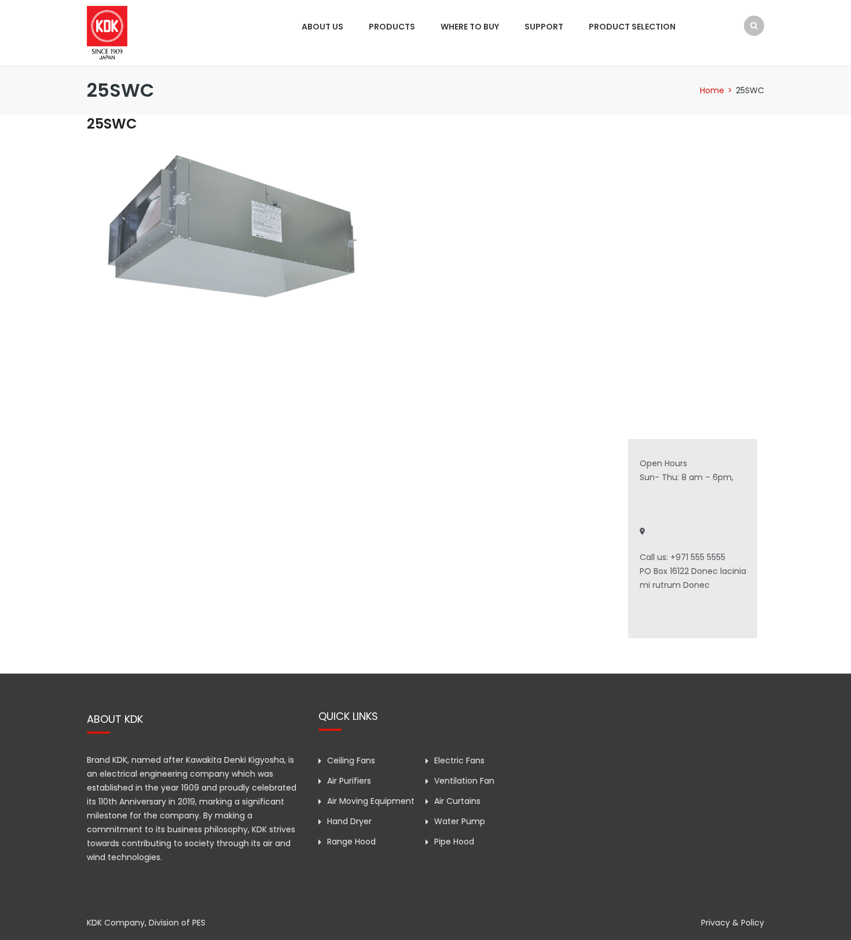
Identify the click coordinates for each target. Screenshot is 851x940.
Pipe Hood (454, 841)
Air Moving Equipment (371, 801)
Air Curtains (457, 801)
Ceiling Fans (351, 760)
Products (392, 26)
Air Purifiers (349, 781)
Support (543, 26)
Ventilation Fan (464, 781)
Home (712, 90)
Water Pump (459, 821)
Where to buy (470, 26)
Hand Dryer (349, 821)
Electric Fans (459, 760)
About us (322, 26)
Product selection (632, 26)
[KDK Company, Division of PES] (107, 32)
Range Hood (351, 841)
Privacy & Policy (732, 922)
